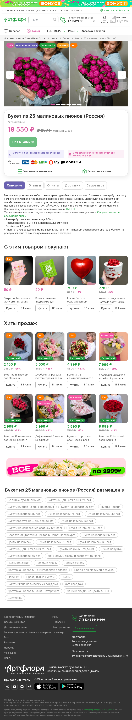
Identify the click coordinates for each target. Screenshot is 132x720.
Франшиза (76, 10)
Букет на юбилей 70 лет (54, 542)
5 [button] (74, 104)
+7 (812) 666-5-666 (81, 21)
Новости (9, 647)
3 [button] (63, 104)
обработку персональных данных (98, 710)
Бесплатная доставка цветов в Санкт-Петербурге (41, 535)
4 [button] (69, 104)
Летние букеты (74, 563)
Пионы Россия (110, 507)
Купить (10, 308)
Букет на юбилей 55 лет (24, 556)
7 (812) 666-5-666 (92, 619)
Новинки (13, 577)
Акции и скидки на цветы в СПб (88, 591)
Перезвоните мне (84, 628)
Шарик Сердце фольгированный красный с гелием (78, 301)
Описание (14, 185)
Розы (71, 30)
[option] (36, 73)
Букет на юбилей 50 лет (76, 521)
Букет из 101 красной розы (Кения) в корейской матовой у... (112, 440)
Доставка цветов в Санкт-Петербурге (33, 591)
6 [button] (79, 104)
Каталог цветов (25, 10)
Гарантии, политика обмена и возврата (27, 632)
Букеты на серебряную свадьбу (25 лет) (35, 528)
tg (29, 687)
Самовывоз (95, 185)
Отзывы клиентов (14, 621)
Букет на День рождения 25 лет (69, 500)
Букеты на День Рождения (76, 549)
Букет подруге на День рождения (30, 521)
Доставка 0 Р (48, 45)
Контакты (63, 10)
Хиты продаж (74, 584)
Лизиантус (58, 632)
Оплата (53, 185)
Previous (10, 75)
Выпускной (15, 598)
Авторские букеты (93, 30)
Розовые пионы (46, 563)
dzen (22, 687)
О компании (8, 10)
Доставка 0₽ (13, 358)
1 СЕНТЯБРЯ (54, 30)
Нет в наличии (23, 142)
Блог (7, 637)
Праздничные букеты (40, 577)
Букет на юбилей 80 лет (94, 542)
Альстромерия (61, 627)
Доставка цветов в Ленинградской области (37, 570)
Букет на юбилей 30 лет (77, 507)
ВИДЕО (70, 209)
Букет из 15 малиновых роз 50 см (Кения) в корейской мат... (17, 440)
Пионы (66, 577)
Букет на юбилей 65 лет (99, 535)
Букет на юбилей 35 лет (24, 514)
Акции (36, 30)
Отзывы (35, 185)
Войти (7, 657)
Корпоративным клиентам (19, 616)
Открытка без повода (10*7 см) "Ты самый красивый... (17, 301)
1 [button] (53, 104)
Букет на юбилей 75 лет (64, 514)
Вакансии (9, 642)
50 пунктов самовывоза (87, 655)
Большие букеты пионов (24, 500)
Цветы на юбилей (19, 542)
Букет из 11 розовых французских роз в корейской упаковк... (79, 440)
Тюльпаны (58, 621)
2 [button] (58, 104)
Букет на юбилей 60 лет (85, 528)
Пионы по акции (18, 563)
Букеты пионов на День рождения (31, 507)
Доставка (72, 185)
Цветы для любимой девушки (94, 570)
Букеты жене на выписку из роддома (33, 584)
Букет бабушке (112, 549)
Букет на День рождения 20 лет (29, 549)
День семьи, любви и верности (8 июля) (75, 556)
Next (122, 75)
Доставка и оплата (46, 10)
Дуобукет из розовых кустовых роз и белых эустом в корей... (48, 378)
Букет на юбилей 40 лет (103, 514)
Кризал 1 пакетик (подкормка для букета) (45, 301)
